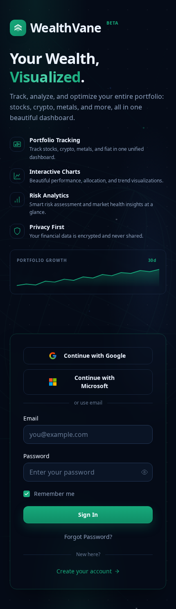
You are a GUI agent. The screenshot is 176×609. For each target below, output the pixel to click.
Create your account (84, 571)
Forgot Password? (88, 537)
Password (36, 456)
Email (30, 418)
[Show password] (144, 472)
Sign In (88, 514)
